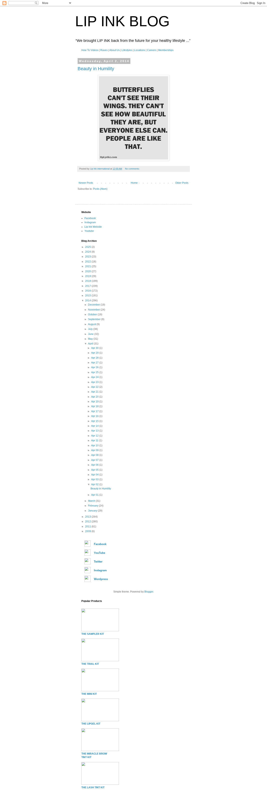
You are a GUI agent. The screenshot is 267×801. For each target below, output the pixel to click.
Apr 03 (95, 479)
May (90, 338)
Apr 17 (95, 411)
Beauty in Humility (96, 68)
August (92, 324)
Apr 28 (95, 357)
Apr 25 (95, 372)
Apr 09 (95, 450)
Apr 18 (95, 406)
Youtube (89, 231)
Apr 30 (95, 348)
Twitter (98, 561)
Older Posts (181, 182)
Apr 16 (95, 416)
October (93, 314)
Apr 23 (95, 382)
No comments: (132, 168)
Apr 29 (95, 352)
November (94, 309)
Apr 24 (95, 377)
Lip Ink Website (93, 226)
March (92, 500)
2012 (88, 521)
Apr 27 (95, 362)
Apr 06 (95, 464)
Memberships (166, 50)
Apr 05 (95, 469)
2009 (88, 531)
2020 (88, 271)
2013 (88, 516)
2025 (88, 247)
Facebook (90, 218)
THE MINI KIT (89, 693)
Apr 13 (95, 430)
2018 (88, 280)
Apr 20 (95, 396)
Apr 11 (95, 440)
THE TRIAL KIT (90, 664)
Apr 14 (95, 425)
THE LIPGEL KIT (90, 723)
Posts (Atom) (100, 188)
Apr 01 (95, 494)
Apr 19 (95, 401)
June (91, 334)
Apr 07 (95, 460)
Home (134, 182)
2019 (88, 276)
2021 (88, 266)
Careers (151, 50)
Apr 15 (95, 421)
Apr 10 (95, 445)
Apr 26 (95, 367)
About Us (114, 50)
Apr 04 (95, 474)
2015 (88, 295)
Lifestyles (127, 50)
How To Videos (89, 50)
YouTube (99, 552)
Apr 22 (95, 387)
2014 (88, 300)
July (90, 329)
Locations (139, 50)
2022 (88, 261)
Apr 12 (95, 435)
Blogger (148, 591)
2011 (88, 526)
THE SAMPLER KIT (92, 634)
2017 (88, 285)
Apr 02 (95, 484)
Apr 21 (95, 391)
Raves (104, 50)
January (93, 510)
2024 (88, 251)
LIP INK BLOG (122, 21)
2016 (88, 290)
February (93, 505)
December (94, 304)
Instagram (90, 222)
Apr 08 (95, 455)
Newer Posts (86, 182)
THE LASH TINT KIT (93, 787)
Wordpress (101, 579)
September (94, 319)
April (91, 343)
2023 (88, 256)
